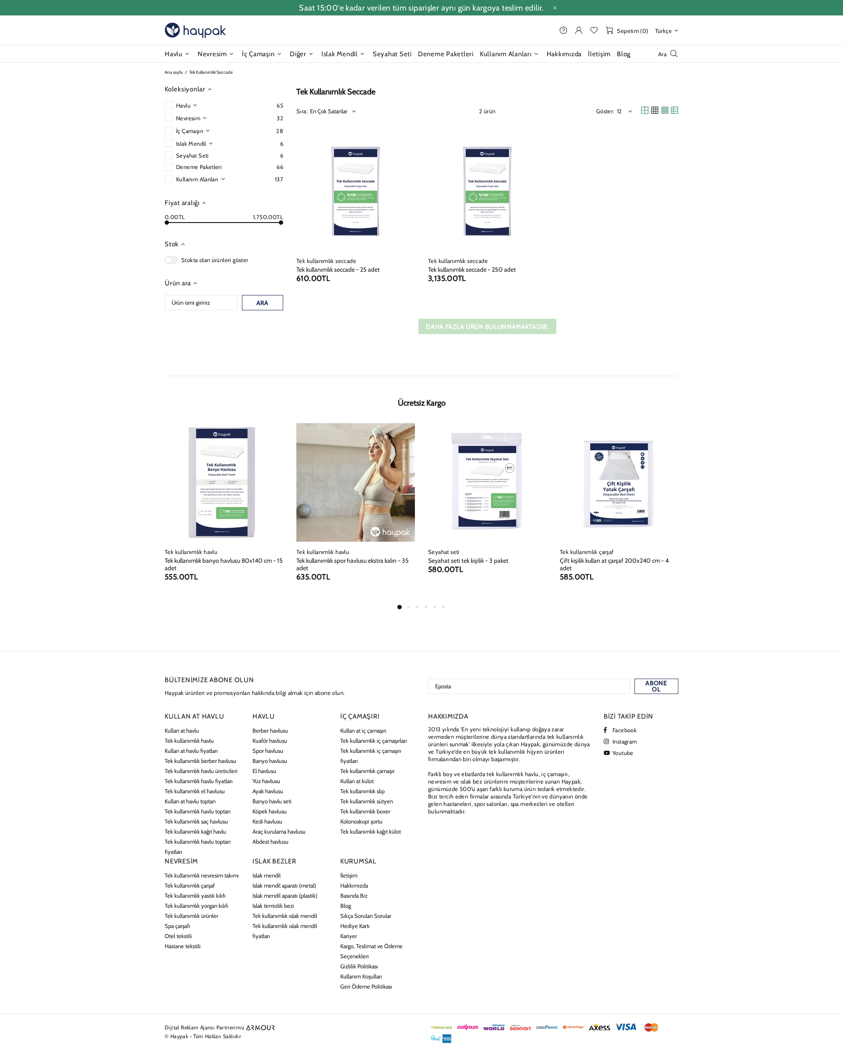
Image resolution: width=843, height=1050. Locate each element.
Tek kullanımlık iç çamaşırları (373, 740)
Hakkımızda (354, 885)
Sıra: (302, 111)
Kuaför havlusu (269, 740)
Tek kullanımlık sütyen (366, 801)
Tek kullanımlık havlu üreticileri (201, 770)
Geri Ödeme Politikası (366, 986)
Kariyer (348, 935)
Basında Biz (353, 895)
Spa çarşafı (177, 925)
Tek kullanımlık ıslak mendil (284, 915)
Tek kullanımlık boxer (365, 811)
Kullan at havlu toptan (190, 801)
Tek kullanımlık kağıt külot (370, 831)
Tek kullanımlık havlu (191, 551)
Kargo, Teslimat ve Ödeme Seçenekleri (371, 951)
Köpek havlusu (269, 811)
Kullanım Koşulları (361, 976)
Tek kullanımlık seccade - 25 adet (338, 269)
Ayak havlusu (267, 791)
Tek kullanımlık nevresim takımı (202, 875)
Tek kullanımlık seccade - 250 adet (472, 269)
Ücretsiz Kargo (422, 403)
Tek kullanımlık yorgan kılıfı (196, 905)
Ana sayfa (174, 72)
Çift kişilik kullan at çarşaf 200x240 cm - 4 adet (614, 564)
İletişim (348, 875)
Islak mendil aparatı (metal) (284, 885)
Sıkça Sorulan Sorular (365, 915)
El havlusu (264, 770)
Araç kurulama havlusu (279, 831)
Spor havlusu (267, 750)
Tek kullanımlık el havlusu (195, 791)
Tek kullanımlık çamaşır (367, 770)
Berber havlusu (270, 730)
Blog (345, 905)
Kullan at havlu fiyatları (191, 750)
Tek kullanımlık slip (362, 791)
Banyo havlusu (269, 760)
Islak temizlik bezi (273, 905)
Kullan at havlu (182, 730)
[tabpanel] (224, 512)
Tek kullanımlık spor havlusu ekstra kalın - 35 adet (352, 564)
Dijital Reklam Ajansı (190, 1027)
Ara (262, 303)
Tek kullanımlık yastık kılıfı (195, 895)
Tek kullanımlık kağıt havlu (195, 831)
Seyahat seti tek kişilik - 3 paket (468, 561)
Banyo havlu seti (272, 801)
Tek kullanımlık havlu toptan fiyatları (198, 846)
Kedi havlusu (267, 821)
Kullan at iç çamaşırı (363, 730)
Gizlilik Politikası (359, 966)
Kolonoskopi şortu (361, 821)
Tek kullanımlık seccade (326, 260)
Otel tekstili (178, 935)
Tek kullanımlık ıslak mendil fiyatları (284, 930)
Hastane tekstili (183, 945)
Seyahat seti (444, 551)
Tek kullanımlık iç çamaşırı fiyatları (370, 755)
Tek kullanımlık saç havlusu (196, 821)
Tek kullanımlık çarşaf (587, 551)
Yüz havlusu (266, 780)
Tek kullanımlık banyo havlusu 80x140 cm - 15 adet (224, 564)
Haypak (195, 30)
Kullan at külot (357, 780)
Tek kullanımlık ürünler (191, 915)
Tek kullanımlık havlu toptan (198, 811)
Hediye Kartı (355, 925)
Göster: (605, 111)
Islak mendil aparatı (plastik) (284, 895)
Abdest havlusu (270, 841)
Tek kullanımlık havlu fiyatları (199, 780)
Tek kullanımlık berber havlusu (200, 760)
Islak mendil (266, 875)
